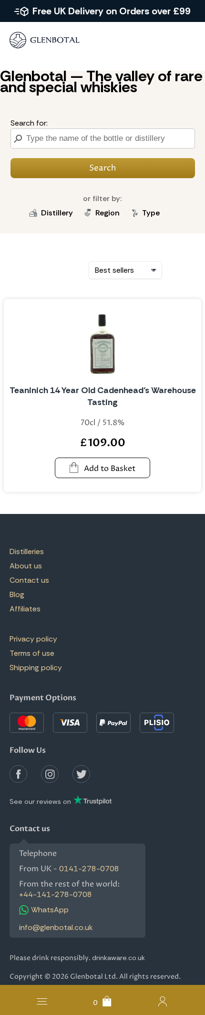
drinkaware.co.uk (118, 957)
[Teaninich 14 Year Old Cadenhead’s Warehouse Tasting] (102, 342)
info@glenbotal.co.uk (56, 927)
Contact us (29, 580)
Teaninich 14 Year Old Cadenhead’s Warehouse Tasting (103, 396)
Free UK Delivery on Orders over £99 (111, 11)
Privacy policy (33, 639)
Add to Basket (109, 468)
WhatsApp (50, 910)
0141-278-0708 (89, 869)
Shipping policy (36, 667)
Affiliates (25, 609)
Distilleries (27, 551)
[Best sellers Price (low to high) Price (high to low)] (125, 270)
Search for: (29, 123)
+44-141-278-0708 (55, 894)
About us (26, 566)
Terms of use (32, 653)
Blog (17, 594)
